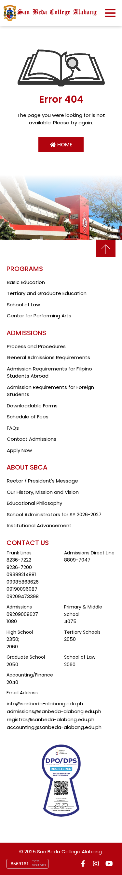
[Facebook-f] (82, 863)
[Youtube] (108, 863)
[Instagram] (95, 863)
